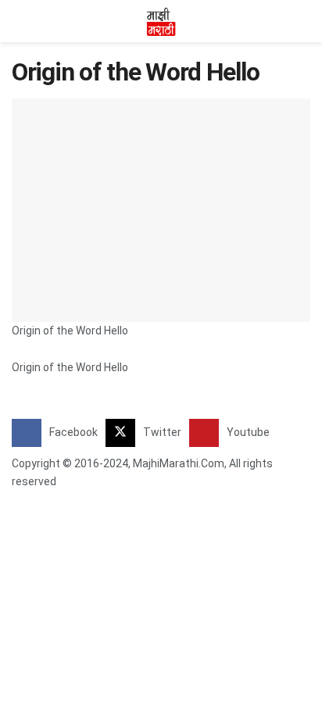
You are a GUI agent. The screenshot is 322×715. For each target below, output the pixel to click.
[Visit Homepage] (161, 21)
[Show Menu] (18, 21)
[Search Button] (303, 21)
